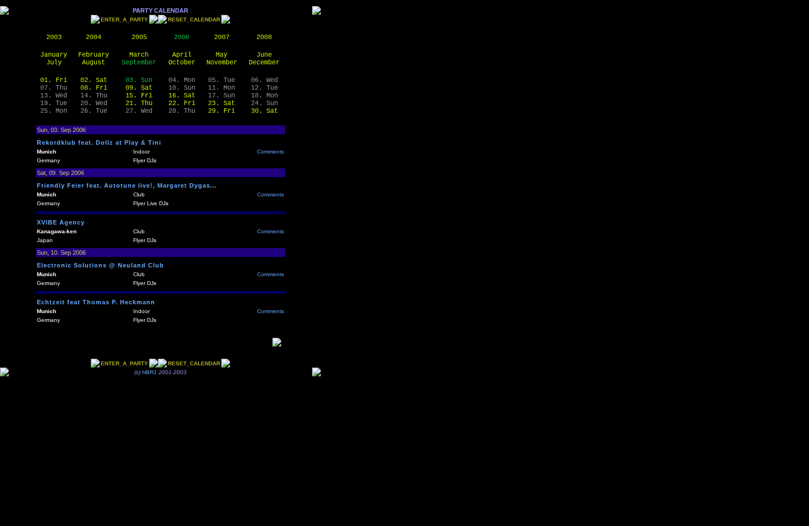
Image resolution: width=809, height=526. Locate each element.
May (221, 55)
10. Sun (181, 88)
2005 (139, 37)
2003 (54, 37)
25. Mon (53, 111)
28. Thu (181, 111)
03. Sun (138, 80)
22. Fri (181, 103)
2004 (93, 37)
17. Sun (221, 96)
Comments (270, 152)
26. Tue (93, 111)
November (221, 63)
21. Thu (138, 103)
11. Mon (221, 88)
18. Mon (264, 96)
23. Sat (221, 103)
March (139, 55)
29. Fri (221, 111)
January (53, 55)
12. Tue (264, 88)
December (264, 63)
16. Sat (181, 96)
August (93, 63)
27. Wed (138, 111)
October (181, 63)
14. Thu (93, 96)
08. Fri (93, 88)
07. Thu (53, 88)
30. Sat (264, 111)
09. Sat (138, 88)
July (54, 63)
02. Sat (93, 80)
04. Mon (181, 80)
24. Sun (264, 103)
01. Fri (53, 80)
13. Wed (53, 96)
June (264, 55)
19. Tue (53, 103)
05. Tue (221, 80)
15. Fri (138, 96)
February (93, 55)
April (182, 55)
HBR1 (149, 372)
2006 (181, 37)
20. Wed (93, 103)
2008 (264, 37)
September (139, 63)
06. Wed (264, 80)
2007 (221, 37)
